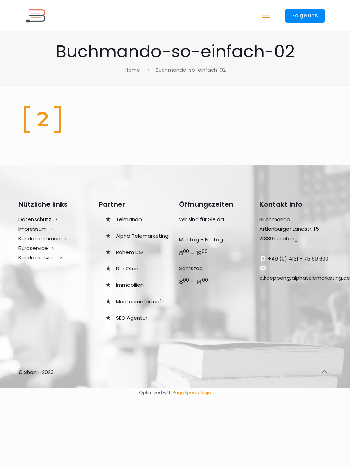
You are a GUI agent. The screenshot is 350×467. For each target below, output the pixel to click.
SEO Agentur (131, 317)
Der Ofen (127, 268)
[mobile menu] (266, 15)
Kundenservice (37, 257)
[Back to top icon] (324, 371)
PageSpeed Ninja (192, 393)
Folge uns (305, 15)
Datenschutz (34, 219)
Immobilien (130, 285)
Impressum (32, 228)
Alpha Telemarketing (142, 235)
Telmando (129, 219)
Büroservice (33, 248)
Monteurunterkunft (140, 301)
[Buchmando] (35, 15)
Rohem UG (129, 252)
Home (132, 70)
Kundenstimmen (39, 238)
